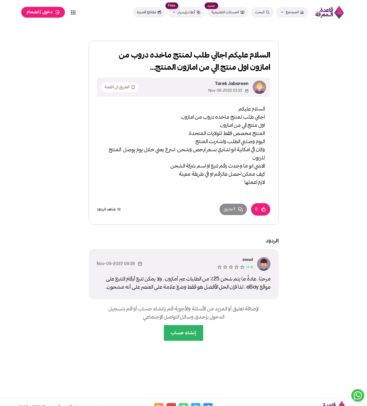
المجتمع (292, 12)
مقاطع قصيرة (146, 12)
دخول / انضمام (39, 12)
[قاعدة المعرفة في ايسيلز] (329, 12)
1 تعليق (229, 209)
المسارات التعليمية (225, 12)
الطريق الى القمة (117, 87)
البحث (260, 12)
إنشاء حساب (183, 333)
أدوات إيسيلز (186, 12)
